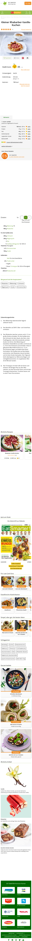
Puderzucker (10, 261)
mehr (29, 126)
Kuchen (11, 644)
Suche (26, 13)
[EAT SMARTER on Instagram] (16, 940)
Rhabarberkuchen (20, 644)
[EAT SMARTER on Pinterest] (12, 940)
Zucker (9, 251)
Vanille (2, 789)
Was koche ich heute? (16, 724)
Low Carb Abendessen (21, 589)
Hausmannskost (6, 651)
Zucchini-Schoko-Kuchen (7, 848)
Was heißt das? (25, 70)
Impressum (11, 933)
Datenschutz (19, 933)
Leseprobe (3, 562)
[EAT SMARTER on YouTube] (23, 940)
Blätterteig (10, 226)
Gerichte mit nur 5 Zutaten (16, 755)
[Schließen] (1, 3)
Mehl (8, 258)
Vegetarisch (5, 648)
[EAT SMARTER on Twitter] (19, 940)
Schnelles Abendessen (16, 694)
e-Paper (29, 562)
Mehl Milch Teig (21, 658)
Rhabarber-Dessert (22, 651)
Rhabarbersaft (11, 271)
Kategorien (25, 936)
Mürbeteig (4, 644)
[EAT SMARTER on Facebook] (8, 940)
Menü (2, 13)
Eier (8, 241)
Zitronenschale (11, 248)
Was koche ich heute (7, 632)
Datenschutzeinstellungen (9, 935)
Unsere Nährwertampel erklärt (15, 142)
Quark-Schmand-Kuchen (8, 658)
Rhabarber (10, 228)
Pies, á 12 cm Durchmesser (26, 221)
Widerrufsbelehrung (24, 935)
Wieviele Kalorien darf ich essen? (25, 85)
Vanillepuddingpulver (13, 244)
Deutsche (12, 648)
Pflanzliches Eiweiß (21, 610)
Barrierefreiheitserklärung (11, 936)
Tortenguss (14, 266)
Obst (13, 651)
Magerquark (10, 238)
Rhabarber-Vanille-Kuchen (12, 453)
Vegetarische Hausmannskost (9, 655)
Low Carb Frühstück (7, 589)
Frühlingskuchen (21, 648)
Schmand (10, 236)
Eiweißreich (8, 610)
